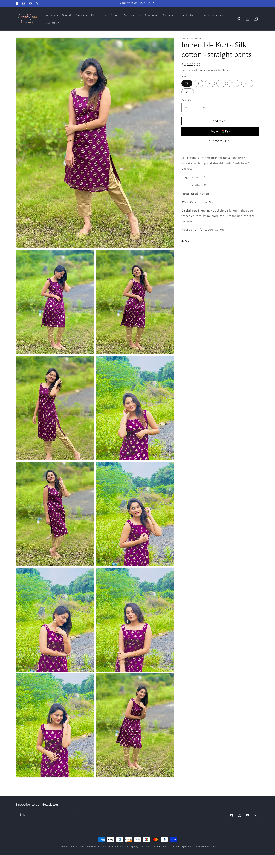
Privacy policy (131, 846)
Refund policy (114, 846)
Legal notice (186, 846)
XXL (187, 92)
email (194, 230)
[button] (52, 15)
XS (186, 83)
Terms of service (150, 846)
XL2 (247, 83)
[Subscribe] (79, 814)
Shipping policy (169, 846)
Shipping (203, 69)
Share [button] (188, 241)
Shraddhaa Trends (75, 846)
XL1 (233, 83)
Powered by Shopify (94, 846)
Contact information (206, 846)
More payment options (220, 140)
